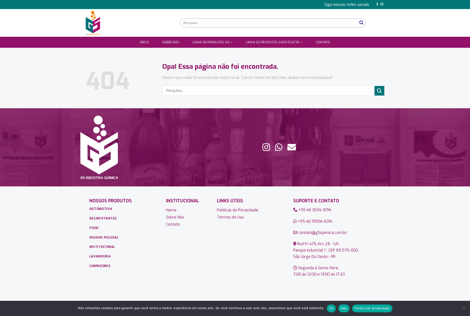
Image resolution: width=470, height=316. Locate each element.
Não (344, 308)
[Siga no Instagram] (381, 4)
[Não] (463, 310)
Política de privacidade (372, 308)
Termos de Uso (230, 217)
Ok (331, 308)
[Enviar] (361, 23)
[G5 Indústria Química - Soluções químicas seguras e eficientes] (129, 23)
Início (144, 42)
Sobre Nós (170, 42)
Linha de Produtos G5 (210, 42)
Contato (323, 42)
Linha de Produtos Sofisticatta (273, 42)
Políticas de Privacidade (237, 210)
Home (171, 210)
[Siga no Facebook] (377, 4)
